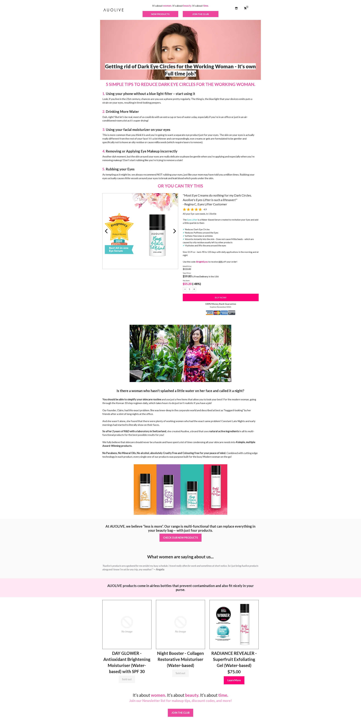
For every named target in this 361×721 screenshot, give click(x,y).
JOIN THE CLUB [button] (200, 14)
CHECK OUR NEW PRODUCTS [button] (180, 537)
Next (174, 231)
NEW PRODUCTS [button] (160, 14)
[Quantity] (185, 289)
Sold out (127, 679)
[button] (126, 624)
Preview (106, 231)
